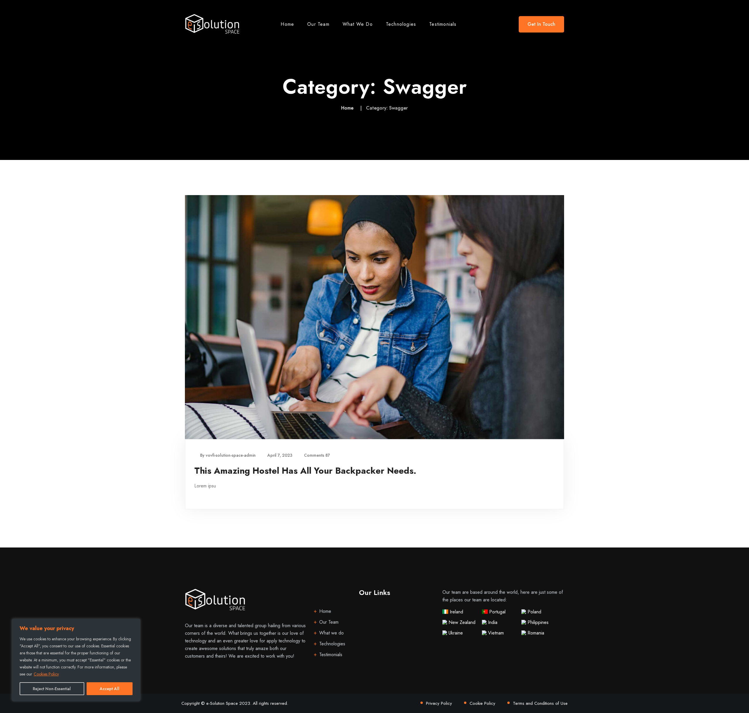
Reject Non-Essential (52, 689)
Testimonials (442, 24)
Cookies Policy (46, 674)
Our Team (318, 24)
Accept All (109, 689)
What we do (358, 24)
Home (287, 24)
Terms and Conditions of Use (540, 703)
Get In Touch (541, 24)
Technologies (401, 24)
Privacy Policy (439, 703)
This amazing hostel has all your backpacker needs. (305, 470)
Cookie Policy (482, 703)
